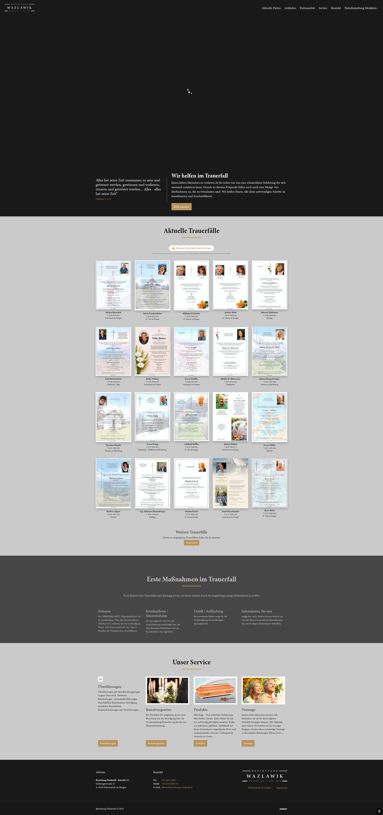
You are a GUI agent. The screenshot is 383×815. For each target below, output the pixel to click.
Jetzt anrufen (181, 207)
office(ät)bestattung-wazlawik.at (177, 787)
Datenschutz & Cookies (259, 787)
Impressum (281, 787)
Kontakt (336, 8)
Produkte (200, 743)
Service (323, 8)
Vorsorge (248, 743)
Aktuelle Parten (271, 8)
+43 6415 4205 (168, 780)
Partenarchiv (307, 8)
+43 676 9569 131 (170, 783)
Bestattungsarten (156, 743)
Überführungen (108, 743)
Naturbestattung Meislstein (361, 8)
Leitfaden (290, 8)
